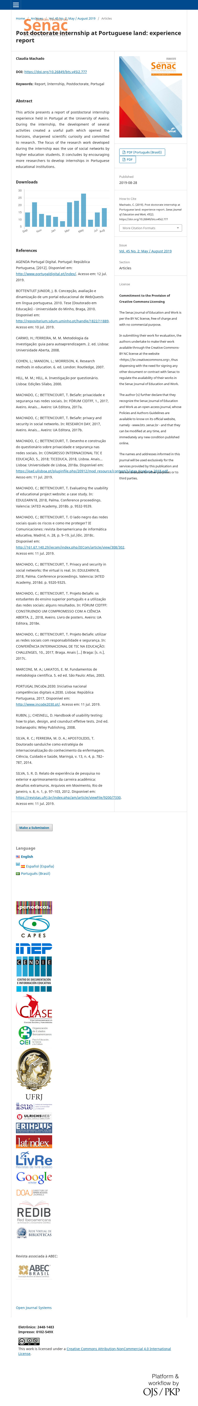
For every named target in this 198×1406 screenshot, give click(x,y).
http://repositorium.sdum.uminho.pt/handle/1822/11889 (62, 321)
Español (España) (40, 866)
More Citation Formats (139, 228)
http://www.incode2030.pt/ (38, 704)
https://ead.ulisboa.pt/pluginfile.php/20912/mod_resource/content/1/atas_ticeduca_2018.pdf (92, 471)
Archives (37, 18)
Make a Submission (34, 827)
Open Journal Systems (34, 1307)
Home (20, 18)
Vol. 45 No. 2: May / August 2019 (72, 18)
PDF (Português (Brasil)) (144, 152)
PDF (129, 159)
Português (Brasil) (35, 873)
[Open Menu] (16, 5)
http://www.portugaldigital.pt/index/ (46, 274)
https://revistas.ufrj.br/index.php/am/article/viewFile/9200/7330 (68, 797)
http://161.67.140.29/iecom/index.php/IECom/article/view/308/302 (70, 547)
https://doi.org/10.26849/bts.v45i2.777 (55, 71)
